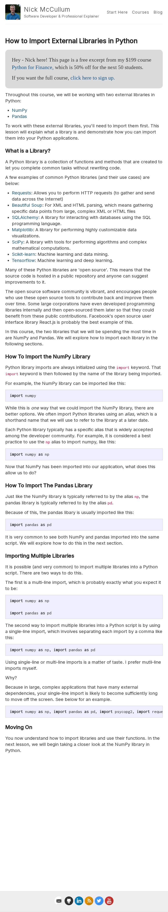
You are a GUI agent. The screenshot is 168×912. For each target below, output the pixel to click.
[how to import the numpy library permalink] (3, 356)
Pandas (19, 116)
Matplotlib (22, 229)
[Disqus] (84, 818)
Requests (21, 193)
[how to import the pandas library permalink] (3, 485)
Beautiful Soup (27, 205)
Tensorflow (23, 260)
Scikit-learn (23, 254)
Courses (140, 12)
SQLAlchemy (25, 217)
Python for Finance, (33, 67)
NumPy (19, 110)
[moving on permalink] (3, 727)
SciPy (17, 242)
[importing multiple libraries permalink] (3, 555)
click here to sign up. (92, 78)
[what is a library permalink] (3, 150)
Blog (158, 12)
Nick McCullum (47, 9)
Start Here (117, 12)
